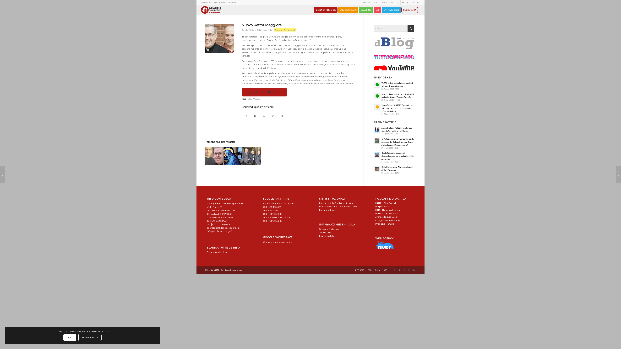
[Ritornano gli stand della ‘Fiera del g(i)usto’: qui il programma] (2, 174)
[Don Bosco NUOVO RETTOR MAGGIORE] (219, 38)
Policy (384, 2)
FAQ (376, 2)
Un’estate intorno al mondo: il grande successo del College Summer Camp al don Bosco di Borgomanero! (397, 142)
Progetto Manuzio (384, 223)
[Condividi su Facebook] (246, 116)
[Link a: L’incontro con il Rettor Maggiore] (251, 156)
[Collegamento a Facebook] (407, 2)
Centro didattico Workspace (278, 242)
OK (69, 337)
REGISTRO (366, 2)
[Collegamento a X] (398, 2)
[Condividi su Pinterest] (272, 116)
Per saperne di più (90, 337)
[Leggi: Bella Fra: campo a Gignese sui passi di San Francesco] (377, 169)
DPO (392, 2)
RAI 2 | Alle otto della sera (388, 210)
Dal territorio (262, 30)
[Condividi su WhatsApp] (264, 116)
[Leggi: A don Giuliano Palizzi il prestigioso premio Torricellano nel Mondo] (377, 130)
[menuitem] (366, 2)
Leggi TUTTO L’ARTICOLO (264, 92)
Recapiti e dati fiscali (218, 252)
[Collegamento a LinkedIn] (417, 2)
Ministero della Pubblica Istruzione (337, 203)
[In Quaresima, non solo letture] (618, 174)
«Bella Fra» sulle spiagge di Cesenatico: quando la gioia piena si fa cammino (397, 156)
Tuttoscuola (325, 232)
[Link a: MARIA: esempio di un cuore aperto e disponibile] (232, 156)
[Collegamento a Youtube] (403, 2)
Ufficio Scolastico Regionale (334, 206)
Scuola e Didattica (329, 229)
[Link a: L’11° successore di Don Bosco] (214, 156)
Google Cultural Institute (388, 220)
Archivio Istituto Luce (386, 217)
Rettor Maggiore (254, 99)
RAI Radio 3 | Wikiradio (386, 213)
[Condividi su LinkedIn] (281, 116)
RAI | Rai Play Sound (385, 203)
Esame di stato (327, 236)
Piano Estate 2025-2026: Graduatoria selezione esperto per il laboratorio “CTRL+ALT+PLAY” (396, 108)
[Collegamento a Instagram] (412, 2)
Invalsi (333, 210)
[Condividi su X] (255, 116)
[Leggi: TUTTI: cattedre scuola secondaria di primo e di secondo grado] (377, 85)
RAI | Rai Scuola (383, 206)
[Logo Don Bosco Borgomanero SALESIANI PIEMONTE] (211, 10)
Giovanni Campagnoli (284, 30)
